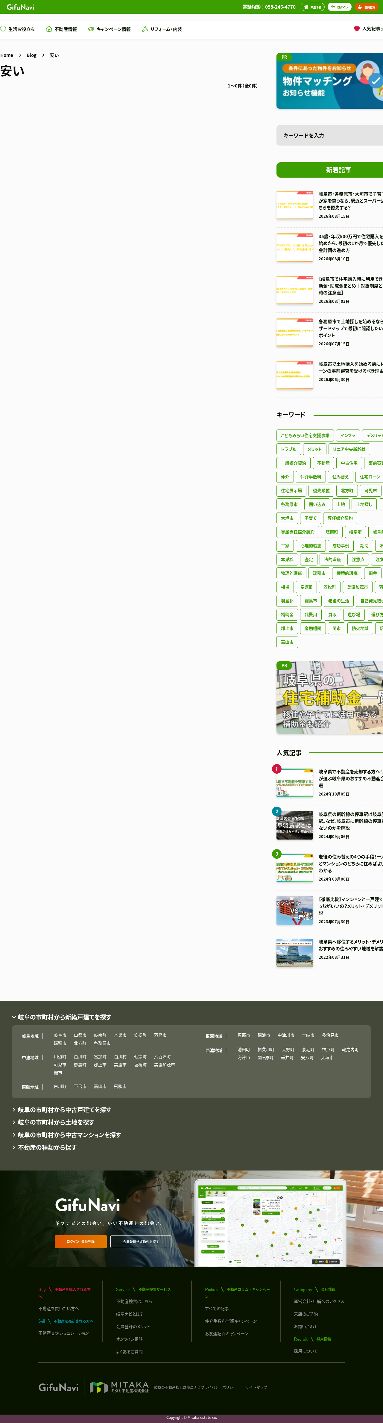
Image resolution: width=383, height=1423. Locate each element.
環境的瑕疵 (347, 573)
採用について (306, 1351)
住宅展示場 (291, 490)
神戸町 (328, 1049)
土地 (341, 504)
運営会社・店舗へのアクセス (319, 1301)
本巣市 (120, 1035)
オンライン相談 (129, 1339)
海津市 (244, 1057)
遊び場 (354, 614)
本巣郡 (287, 559)
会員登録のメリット (133, 1326)
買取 (332, 614)
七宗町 (140, 1056)
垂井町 (287, 1057)
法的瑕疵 (332, 559)
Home (6, 55)
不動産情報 (65, 29)
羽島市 (160, 1035)
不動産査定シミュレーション (63, 1333)
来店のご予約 (306, 1314)
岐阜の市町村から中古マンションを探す (69, 1134)
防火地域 (360, 628)
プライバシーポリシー (219, 1387)
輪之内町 (350, 1049)
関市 (336, 628)
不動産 (323, 463)
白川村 (120, 1056)
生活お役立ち (21, 29)
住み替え (340, 477)
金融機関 (313, 628)
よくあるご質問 (129, 1351)
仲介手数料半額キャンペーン (231, 1321)
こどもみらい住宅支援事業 (305, 435)
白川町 (80, 1056)
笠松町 (329, 587)
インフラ (348, 435)
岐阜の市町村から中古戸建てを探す (64, 1109)
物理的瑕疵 (291, 573)
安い (54, 55)
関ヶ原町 (265, 1057)
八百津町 (162, 1056)
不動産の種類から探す (47, 1147)
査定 (309, 559)
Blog (32, 55)
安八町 (307, 1057)
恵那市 (244, 1035)
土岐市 (308, 1035)
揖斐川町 (266, 1049)
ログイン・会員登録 (81, 1241)
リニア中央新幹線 (349, 449)
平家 (285, 545)
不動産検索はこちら (134, 1301)
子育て (311, 518)
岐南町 (332, 532)
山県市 (80, 1035)
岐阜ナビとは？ (129, 1314)
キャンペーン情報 (114, 29)
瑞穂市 (319, 573)
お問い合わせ (306, 1326)
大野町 (288, 1049)
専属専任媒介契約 (297, 532)
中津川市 (286, 1035)
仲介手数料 (310, 477)
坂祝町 (140, 1064)
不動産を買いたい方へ (58, 1308)
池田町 (244, 1049)
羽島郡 (287, 601)
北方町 (347, 490)
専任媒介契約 (340, 518)
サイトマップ (256, 1387)
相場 (285, 587)
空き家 (306, 587)
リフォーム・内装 (166, 29)
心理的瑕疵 (310, 545)
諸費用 (311, 614)
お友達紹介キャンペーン (226, 1333)
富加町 (100, 1056)
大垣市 (287, 518)
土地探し (364, 504)
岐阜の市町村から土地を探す (56, 1122)
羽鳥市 (311, 601)
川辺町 (60, 1056)
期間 (364, 545)
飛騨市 (120, 1086)
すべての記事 (217, 1308)
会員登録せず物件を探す (141, 1241)
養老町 (308, 1049)
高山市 (287, 642)
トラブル (289, 449)
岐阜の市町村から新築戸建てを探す (64, 1017)
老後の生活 (338, 601)
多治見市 (330, 1035)
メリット (315, 449)
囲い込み (317, 504)
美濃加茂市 (357, 587)
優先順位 (321, 490)
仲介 (285, 477)
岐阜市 (355, 532)
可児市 (370, 490)
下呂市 (80, 1086)
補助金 (287, 614)
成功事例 (340, 545)
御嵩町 (80, 1064)
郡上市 (287, 628)
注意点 (358, 559)
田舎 (373, 573)
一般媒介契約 (293, 463)
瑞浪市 (264, 1035)
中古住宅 (349, 463)
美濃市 (120, 1064)
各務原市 (289, 504)
